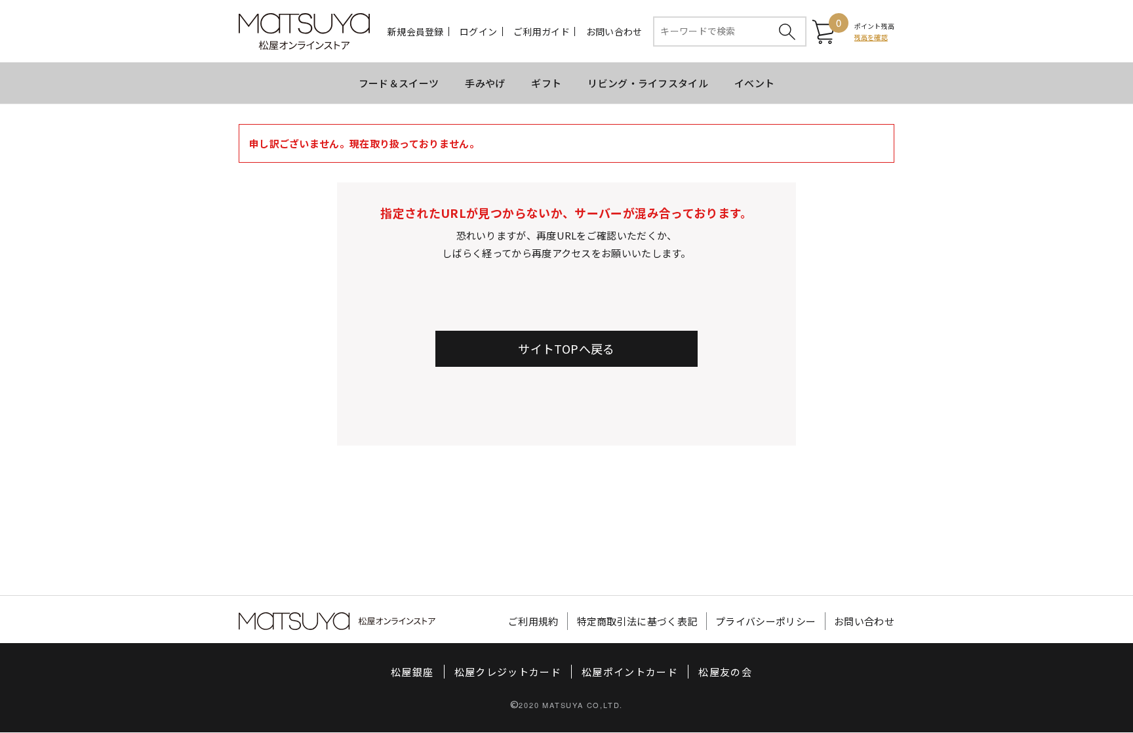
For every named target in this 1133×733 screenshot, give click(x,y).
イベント (754, 83)
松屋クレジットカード (508, 672)
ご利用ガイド (541, 31)
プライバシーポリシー (765, 621)
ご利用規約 (533, 621)
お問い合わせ (614, 31)
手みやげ (485, 83)
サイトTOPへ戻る (566, 348)
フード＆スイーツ (399, 83)
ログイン (478, 31)
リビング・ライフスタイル (647, 83)
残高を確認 (871, 37)
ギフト (546, 83)
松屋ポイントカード (630, 672)
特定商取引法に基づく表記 (637, 621)
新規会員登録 (416, 31)
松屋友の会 (725, 672)
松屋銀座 (412, 672)
